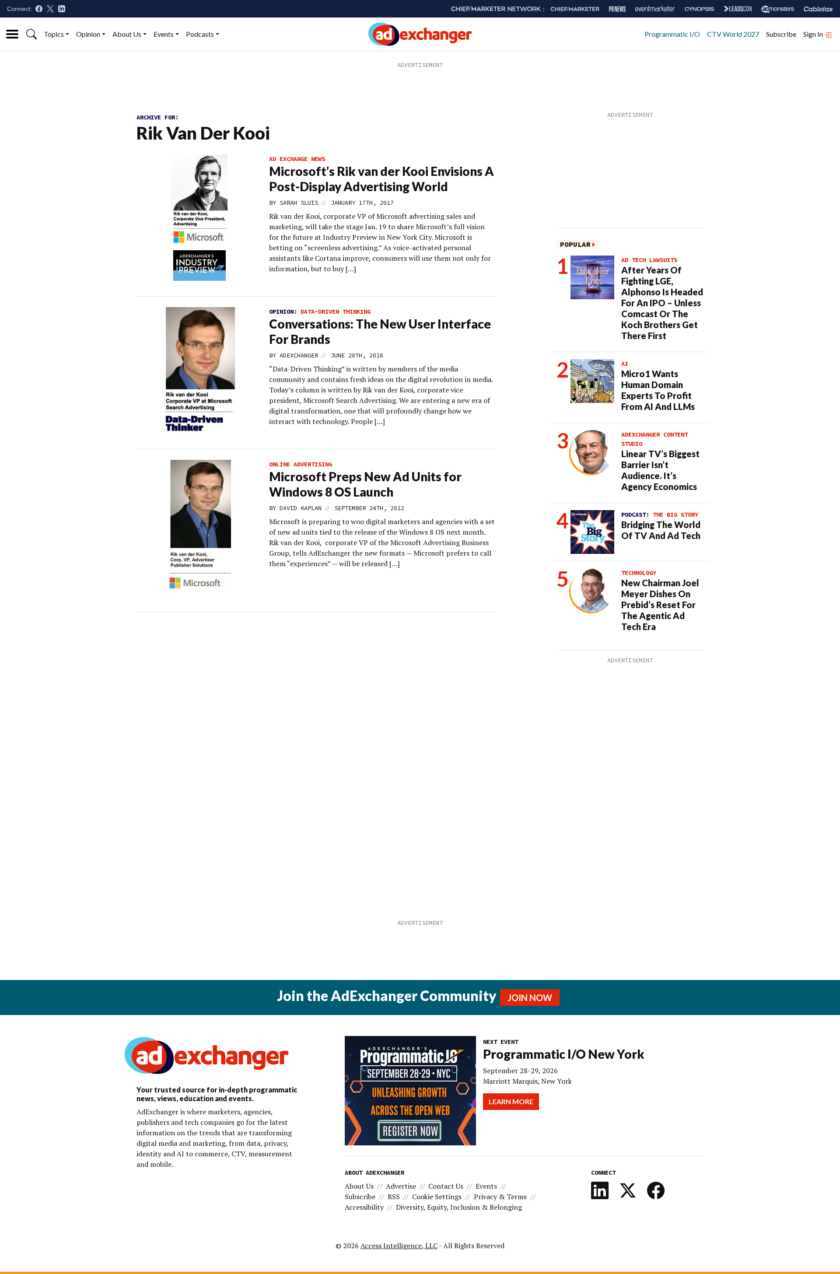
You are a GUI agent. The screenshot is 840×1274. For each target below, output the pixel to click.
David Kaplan (301, 508)
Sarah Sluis (299, 202)
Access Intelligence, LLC (399, 1245)
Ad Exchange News (297, 159)
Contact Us (445, 1186)
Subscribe (781, 34)
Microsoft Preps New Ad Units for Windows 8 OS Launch (365, 484)
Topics (54, 34)
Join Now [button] (530, 997)
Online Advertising (300, 464)
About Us (126, 34)
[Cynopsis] (699, 9)
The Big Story (675, 514)
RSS (394, 1196)
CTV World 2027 (733, 34)
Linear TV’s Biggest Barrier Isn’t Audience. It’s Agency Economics (660, 470)
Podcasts (200, 34)
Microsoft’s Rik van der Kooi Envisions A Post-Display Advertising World (381, 179)
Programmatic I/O (672, 34)
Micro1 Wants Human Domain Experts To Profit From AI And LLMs (658, 390)
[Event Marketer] (655, 9)
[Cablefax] (818, 9)
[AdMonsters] (777, 9)
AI (624, 364)
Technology (638, 573)
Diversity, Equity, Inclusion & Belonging (459, 1207)
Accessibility (364, 1207)
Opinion (88, 34)
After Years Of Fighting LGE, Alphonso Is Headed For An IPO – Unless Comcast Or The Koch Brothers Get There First (662, 303)
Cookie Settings (437, 1196)
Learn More (511, 1101)
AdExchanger (299, 355)
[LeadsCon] (738, 8)
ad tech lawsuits (649, 260)
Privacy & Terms (500, 1196)
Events (164, 34)
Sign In (813, 34)
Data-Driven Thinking (336, 311)
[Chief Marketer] (574, 9)
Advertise (401, 1186)
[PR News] (617, 9)
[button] (31, 34)
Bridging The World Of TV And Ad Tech (660, 530)
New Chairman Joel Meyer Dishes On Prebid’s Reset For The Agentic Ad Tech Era (660, 605)
